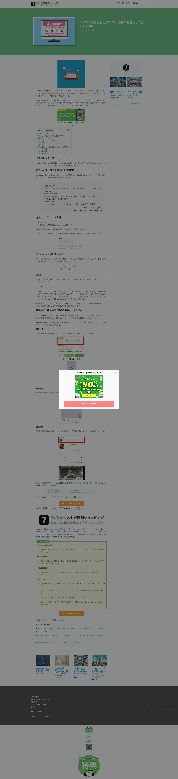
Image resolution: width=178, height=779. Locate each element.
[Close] (116, 372)
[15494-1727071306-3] (89, 376)
